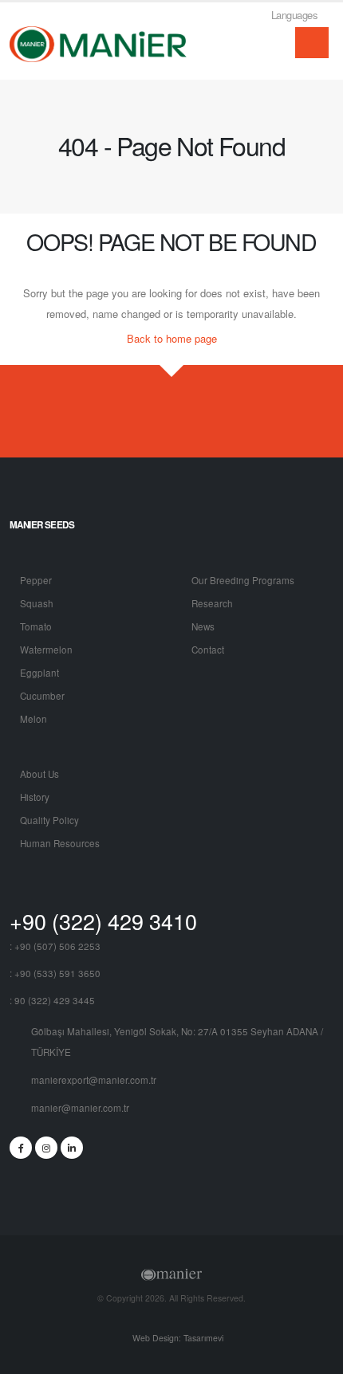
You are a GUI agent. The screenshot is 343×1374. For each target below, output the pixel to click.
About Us (39, 773)
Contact (207, 649)
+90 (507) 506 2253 (57, 946)
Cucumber (42, 695)
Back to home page (172, 338)
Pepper (36, 580)
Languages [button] (296, 14)
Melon (33, 719)
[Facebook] (21, 1147)
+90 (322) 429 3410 (103, 920)
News (203, 626)
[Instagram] (46, 1147)
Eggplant (39, 672)
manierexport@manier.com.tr (93, 1080)
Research (212, 603)
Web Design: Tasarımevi (176, 1338)
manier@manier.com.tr (80, 1107)
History (34, 797)
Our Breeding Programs (242, 580)
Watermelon (46, 649)
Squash (36, 603)
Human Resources (60, 843)
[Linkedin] (72, 1147)
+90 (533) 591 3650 (57, 973)
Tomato (36, 626)
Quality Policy (49, 820)
